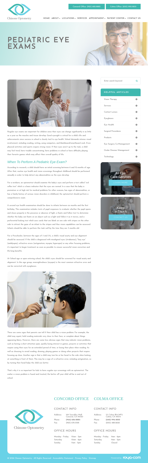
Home (46, 18)
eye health (109, 125)
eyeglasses (108, 118)
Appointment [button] (96, 18)
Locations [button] (68, 18)
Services (82, 18)
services (107, 106)
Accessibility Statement (63, 458)
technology (109, 157)
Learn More (120, 183)
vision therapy (110, 99)
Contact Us (134, 18)
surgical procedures (112, 131)
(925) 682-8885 (93, 7)
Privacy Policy (81, 458)
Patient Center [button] (115, 18)
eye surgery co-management (117, 144)
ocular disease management (116, 150)
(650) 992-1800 (129, 7)
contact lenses (110, 112)
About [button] (55, 18)
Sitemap (92, 458)
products (107, 138)
